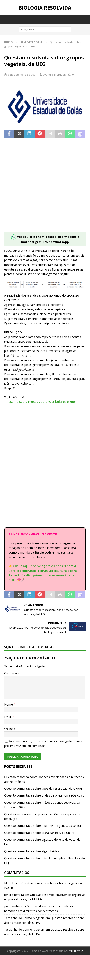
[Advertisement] (45, 187)
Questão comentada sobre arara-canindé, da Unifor (39, 833)
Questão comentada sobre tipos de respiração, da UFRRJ (43, 788)
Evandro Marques (54, 74)
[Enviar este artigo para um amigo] (50, 134)
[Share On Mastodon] (80, 134)
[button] (84, 19)
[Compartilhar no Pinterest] (40, 134)
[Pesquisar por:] (45, 29)
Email (8, 717)
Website (9, 729)
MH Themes (76, 951)
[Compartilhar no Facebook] (9, 134)
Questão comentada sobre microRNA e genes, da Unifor (42, 826)
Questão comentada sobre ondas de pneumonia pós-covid (44, 795)
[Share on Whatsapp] (70, 134)
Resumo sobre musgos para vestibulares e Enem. (42, 402)
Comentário (12, 673)
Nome (9, 704)
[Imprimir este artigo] (60, 134)
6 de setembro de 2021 (22, 74)
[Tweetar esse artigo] (19, 134)
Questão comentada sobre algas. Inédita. (32, 851)
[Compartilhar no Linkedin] (29, 134)
